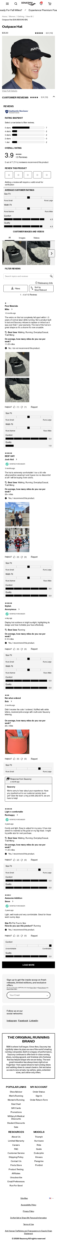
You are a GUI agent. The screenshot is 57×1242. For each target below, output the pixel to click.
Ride (39, 1145)
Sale (16, 1127)
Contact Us (16, 1161)
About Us (16, 1137)
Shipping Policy (16, 1157)
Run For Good (16, 1185)
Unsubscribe (16, 1177)
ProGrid (39, 1165)
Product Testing (16, 1169)
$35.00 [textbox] (5, 33)
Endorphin (39, 1153)
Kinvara (38, 1157)
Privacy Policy (33, 987)
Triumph (39, 1137)
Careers (16, 1145)
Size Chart (16, 1104)
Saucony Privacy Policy (12, 989)
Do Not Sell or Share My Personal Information (28, 1218)
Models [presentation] (38, 1132)
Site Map (24, 1198)
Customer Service (16, 1153)
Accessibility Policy (28, 1205)
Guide (39, 1149)
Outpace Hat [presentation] (12, 26)
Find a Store (16, 1165)
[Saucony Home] (28, 3)
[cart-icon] (49, 3)
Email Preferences (15, 1181)
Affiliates (16, 1173)
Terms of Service (42, 987)
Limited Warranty (16, 1141)
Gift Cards (16, 1108)
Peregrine (38, 1161)
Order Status (39, 1092)
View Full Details (9, 91)
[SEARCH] (16, 3)
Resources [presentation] (16, 1132)
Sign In (39, 1096)
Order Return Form (39, 1100)
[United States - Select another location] (50, 1198)
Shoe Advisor (16, 1092)
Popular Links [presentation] (16, 1087)
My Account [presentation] (38, 1087)
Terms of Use (28, 1224)
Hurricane (38, 1141)
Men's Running (16, 1096)
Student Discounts (16, 1123)
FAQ (16, 1149)
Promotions (16, 1112)
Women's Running (16, 1100)
